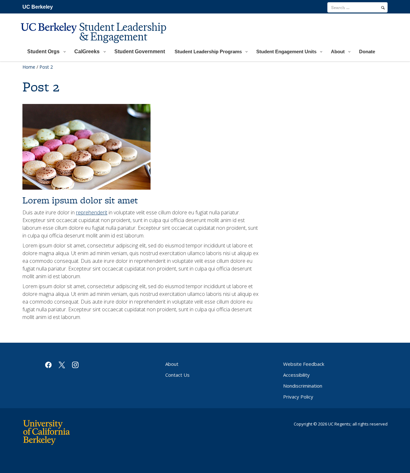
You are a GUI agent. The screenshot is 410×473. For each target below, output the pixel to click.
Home (28, 67)
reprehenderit (91, 212)
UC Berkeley (37, 7)
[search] (383, 7)
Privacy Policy (298, 396)
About (171, 364)
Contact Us (177, 375)
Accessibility (296, 375)
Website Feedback (303, 364)
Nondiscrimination (302, 386)
